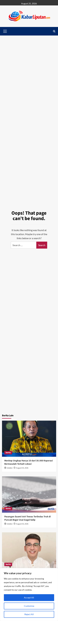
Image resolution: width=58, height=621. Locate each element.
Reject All (29, 614)
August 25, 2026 (22, 468)
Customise (29, 606)
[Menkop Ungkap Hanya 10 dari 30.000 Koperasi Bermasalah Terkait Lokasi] (29, 439)
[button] (54, 31)
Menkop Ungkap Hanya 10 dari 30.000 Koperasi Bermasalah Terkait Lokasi (28, 462)
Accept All (29, 597)
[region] (29, 594)
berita (8, 452)
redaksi (10, 468)
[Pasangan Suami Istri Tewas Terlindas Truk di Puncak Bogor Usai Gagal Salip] (29, 494)
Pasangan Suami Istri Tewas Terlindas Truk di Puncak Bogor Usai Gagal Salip (27, 518)
